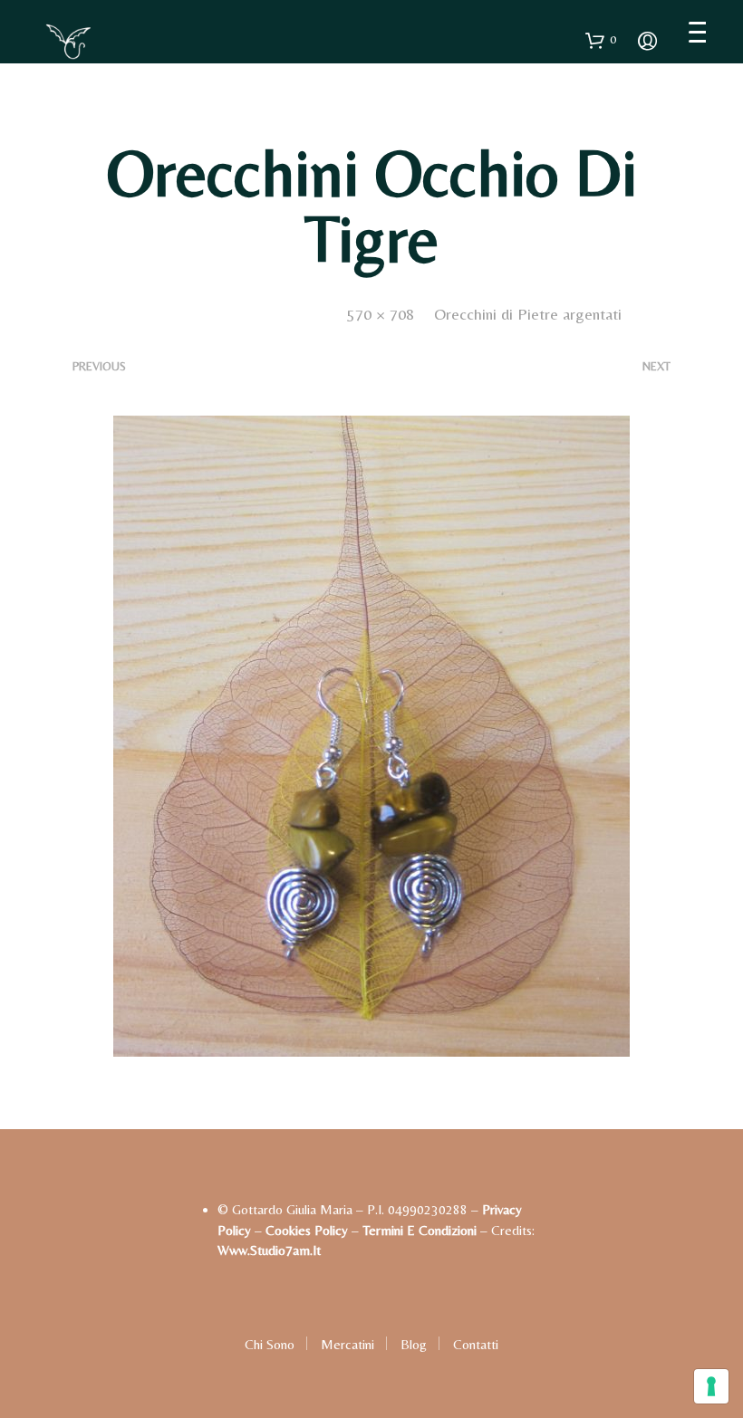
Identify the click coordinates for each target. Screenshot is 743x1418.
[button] (600, 40)
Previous (99, 366)
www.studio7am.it (269, 1250)
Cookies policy (306, 1230)
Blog (413, 1344)
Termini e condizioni (419, 1230)
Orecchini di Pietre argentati (528, 313)
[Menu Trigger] (697, 32)
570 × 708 (380, 313)
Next (656, 366)
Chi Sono (269, 1344)
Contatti (475, 1344)
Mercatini (347, 1344)
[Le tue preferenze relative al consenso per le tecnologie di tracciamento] (711, 1386)
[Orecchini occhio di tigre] (371, 734)
